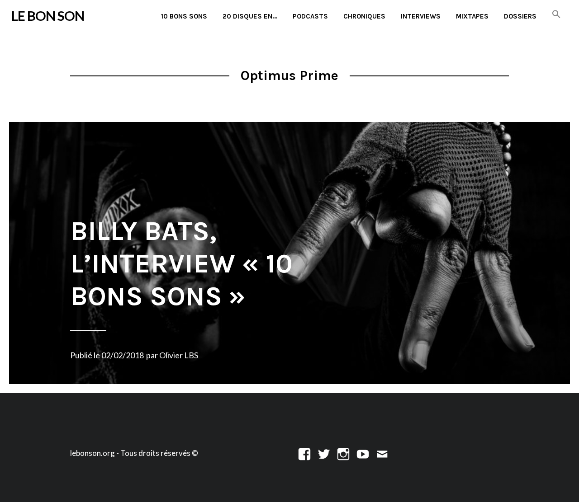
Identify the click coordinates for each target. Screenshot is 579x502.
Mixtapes (472, 16)
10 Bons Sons (184, 16)
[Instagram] (343, 453)
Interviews (421, 16)
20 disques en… (250, 16)
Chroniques (364, 16)
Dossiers (520, 16)
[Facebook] (304, 453)
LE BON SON (47, 15)
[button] (556, 14)
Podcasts (310, 16)
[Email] (382, 453)
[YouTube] (363, 453)
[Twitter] (324, 453)
